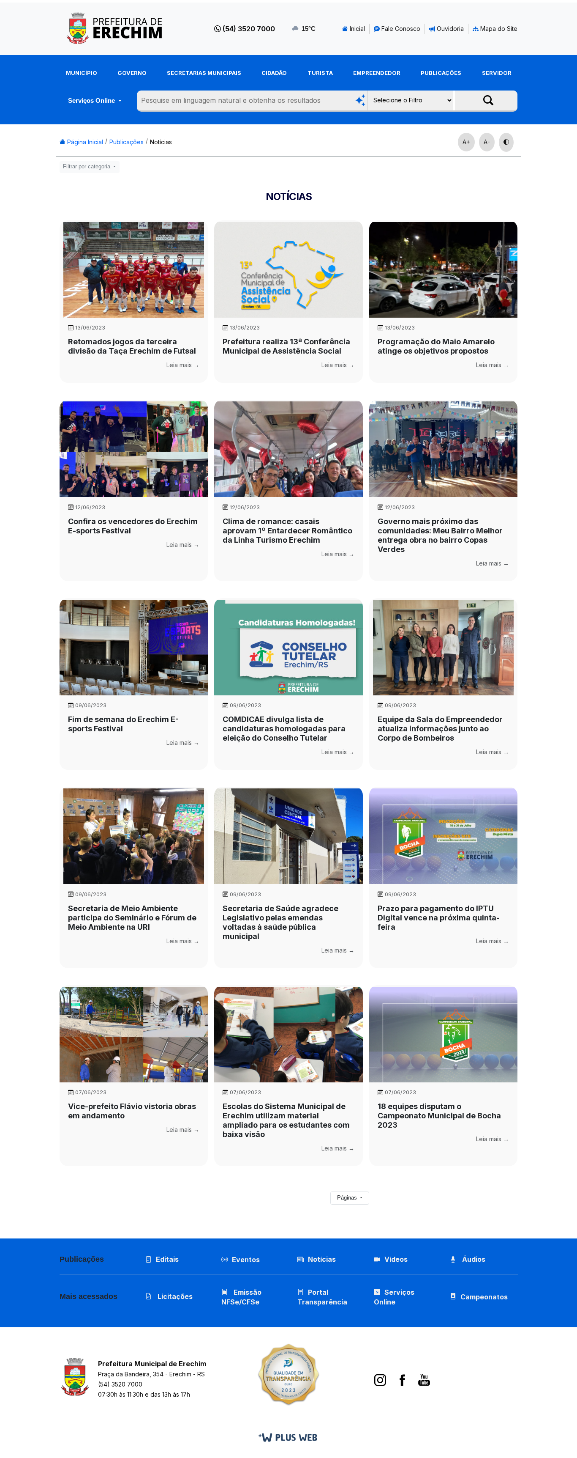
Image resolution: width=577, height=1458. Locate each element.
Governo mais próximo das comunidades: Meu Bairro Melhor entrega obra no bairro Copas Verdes (440, 535)
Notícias (161, 142)
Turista (320, 72)
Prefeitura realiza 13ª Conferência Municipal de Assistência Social (286, 346)
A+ (466, 142)
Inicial (356, 28)
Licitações (174, 1296)
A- (487, 142)
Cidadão (274, 72)
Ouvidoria (449, 28)
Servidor (497, 72)
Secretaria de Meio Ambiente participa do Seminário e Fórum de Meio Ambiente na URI (132, 917)
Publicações (441, 72)
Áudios (472, 1259)
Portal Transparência (322, 1297)
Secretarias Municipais (204, 72)
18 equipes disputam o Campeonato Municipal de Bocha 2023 (439, 1115)
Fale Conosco (400, 28)
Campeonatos (484, 1297)
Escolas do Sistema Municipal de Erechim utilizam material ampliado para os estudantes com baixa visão (286, 1120)
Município (81, 72)
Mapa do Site (498, 28)
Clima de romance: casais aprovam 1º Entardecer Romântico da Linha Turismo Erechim (287, 530)
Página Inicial (84, 142)
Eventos (246, 1259)
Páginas (348, 1198)
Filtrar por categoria (87, 167)
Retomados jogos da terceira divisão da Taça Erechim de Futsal (132, 346)
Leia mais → (182, 364)
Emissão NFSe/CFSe (241, 1297)
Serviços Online (92, 100)
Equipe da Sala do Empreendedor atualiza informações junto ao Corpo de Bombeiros (440, 728)
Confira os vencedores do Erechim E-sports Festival (133, 526)
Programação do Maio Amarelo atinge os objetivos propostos (436, 346)
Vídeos (396, 1259)
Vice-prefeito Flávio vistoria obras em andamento (132, 1111)
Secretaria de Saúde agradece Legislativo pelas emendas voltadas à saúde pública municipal (280, 922)
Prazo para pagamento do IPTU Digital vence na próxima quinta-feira (439, 917)
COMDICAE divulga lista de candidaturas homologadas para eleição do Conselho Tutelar (284, 728)
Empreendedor (376, 72)
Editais (167, 1259)
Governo (132, 72)
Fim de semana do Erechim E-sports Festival (123, 724)
